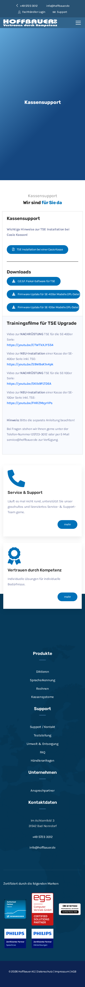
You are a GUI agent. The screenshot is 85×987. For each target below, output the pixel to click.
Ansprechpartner (42, 790)
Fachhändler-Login (33, 11)
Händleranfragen (42, 760)
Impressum (62, 971)
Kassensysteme (42, 697)
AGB (73, 971)
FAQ (42, 752)
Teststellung (42, 735)
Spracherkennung (42, 680)
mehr (67, 524)
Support (61, 11)
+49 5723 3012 (42, 837)
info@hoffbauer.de (57, 5)
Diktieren (42, 672)
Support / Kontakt (42, 727)
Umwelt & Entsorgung (42, 744)
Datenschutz (45, 971)
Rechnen (42, 689)
